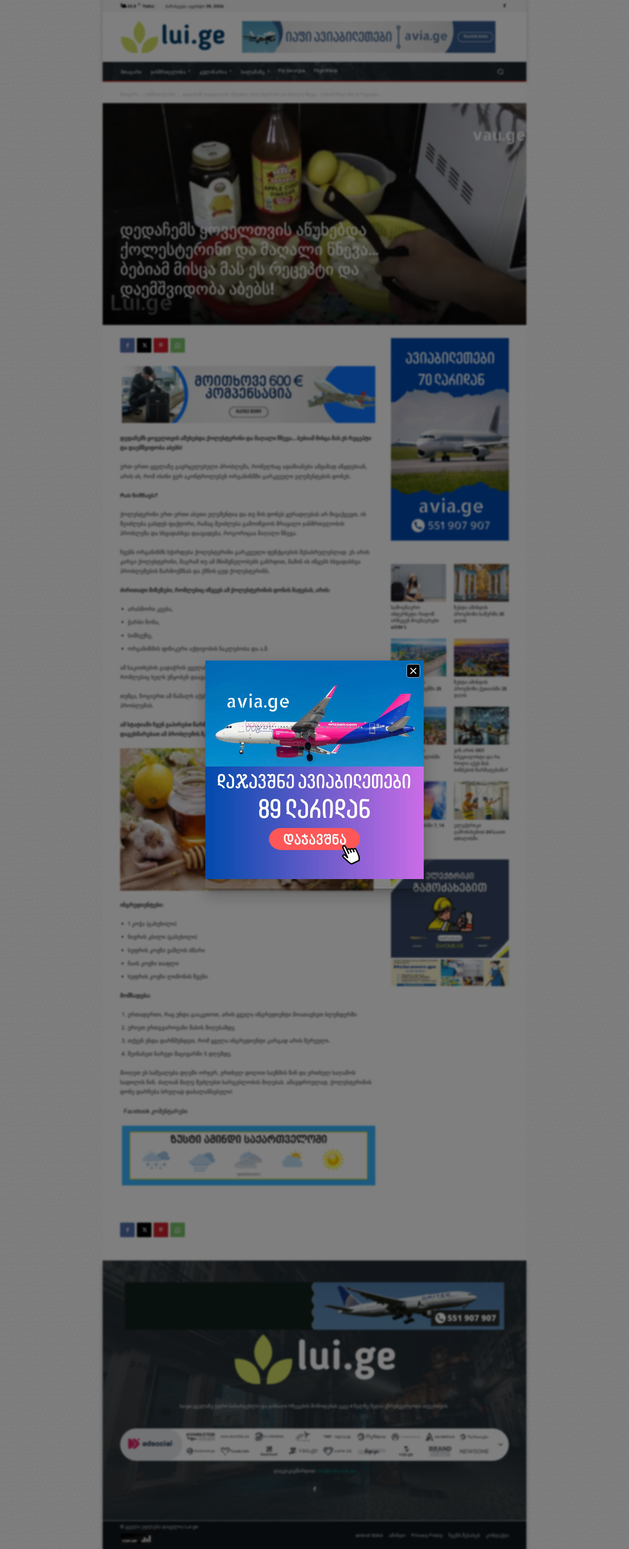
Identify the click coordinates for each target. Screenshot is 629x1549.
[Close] (413, 671)
